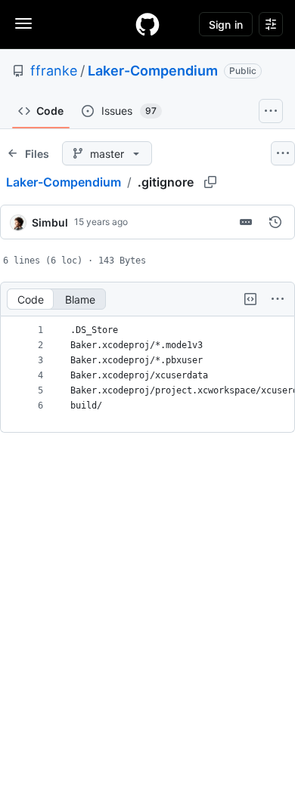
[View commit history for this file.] (275, 222)
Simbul (50, 222)
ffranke (53, 71)
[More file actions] (277, 299)
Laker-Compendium (153, 71)
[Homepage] (147, 24)
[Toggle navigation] (23, 23)
